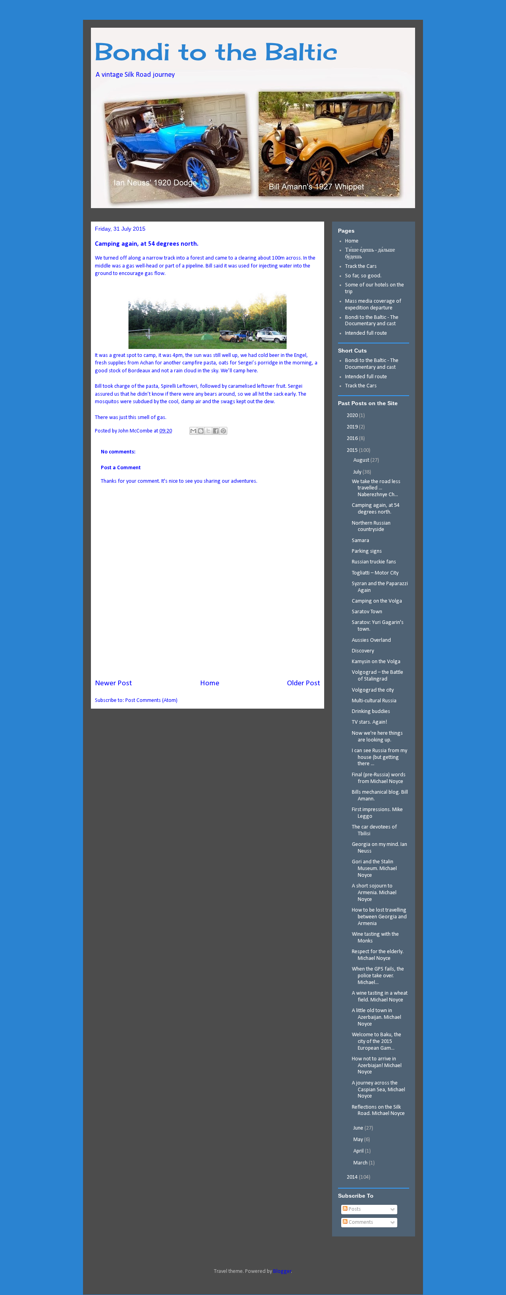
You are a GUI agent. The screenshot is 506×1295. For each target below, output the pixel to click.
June (358, 1128)
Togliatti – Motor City (375, 573)
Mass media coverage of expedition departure (373, 304)
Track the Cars (361, 266)
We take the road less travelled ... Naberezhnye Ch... (376, 488)
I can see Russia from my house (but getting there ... (379, 757)
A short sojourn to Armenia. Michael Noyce (374, 893)
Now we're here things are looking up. (377, 736)
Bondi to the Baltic (216, 51)
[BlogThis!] (201, 431)
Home (209, 683)
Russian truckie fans (374, 562)
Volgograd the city (373, 690)
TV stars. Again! (369, 722)
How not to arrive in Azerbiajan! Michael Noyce (377, 1065)
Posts (354, 1209)
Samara (360, 541)
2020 (353, 416)
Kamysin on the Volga (376, 662)
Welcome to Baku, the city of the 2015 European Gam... (376, 1041)
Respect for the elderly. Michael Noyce (378, 955)
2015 (353, 450)
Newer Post (113, 683)
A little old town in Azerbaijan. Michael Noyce (376, 1017)
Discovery (363, 651)
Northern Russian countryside (371, 526)
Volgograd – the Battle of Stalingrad (377, 675)
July (358, 472)
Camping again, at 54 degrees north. (376, 508)
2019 (353, 427)
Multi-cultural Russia (374, 701)
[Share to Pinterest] (223, 431)
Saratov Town (367, 612)
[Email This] (193, 431)
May (358, 1140)
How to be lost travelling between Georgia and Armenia (379, 917)
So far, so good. (363, 276)
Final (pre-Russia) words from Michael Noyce (379, 778)
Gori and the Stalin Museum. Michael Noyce (374, 868)
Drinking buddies (371, 712)
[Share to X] (208, 431)
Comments (360, 1222)
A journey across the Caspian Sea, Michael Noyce (378, 1090)
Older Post (303, 683)
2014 (353, 1177)
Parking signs (367, 551)
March (361, 1163)
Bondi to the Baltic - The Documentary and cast (371, 321)
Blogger (282, 1271)
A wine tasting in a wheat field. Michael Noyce (380, 996)
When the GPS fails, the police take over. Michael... (378, 976)
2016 (353, 439)
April (359, 1151)
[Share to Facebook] (216, 431)
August (361, 460)
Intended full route (366, 333)
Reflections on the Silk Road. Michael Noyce (378, 1110)
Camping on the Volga (377, 601)
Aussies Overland (371, 640)
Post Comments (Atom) (151, 700)
